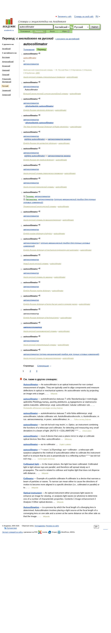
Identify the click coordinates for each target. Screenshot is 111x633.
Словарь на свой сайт (84, 17)
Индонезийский (7, 61)
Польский (5, 74)
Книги (52, 31)
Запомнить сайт (65, 17)
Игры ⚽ (65, 31)
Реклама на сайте (52, 526)
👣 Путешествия (10, 528)
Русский (5, 86)
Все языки (6, 57)
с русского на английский (67, 39)
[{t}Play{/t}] (39, 53)
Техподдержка (40, 526)
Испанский (6, 66)
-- (45, 94)
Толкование (29, 49)
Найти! (95, 27)
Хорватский (6, 95)
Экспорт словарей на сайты (12, 532)
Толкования (25, 31)
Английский (6, 49)
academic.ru (9, 30)
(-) (61, 354)
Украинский (6, 90)
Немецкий (6, 70)
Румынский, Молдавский (6, 80)
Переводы (39, 31)
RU (97, 17)
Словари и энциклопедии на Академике (42, 21)
